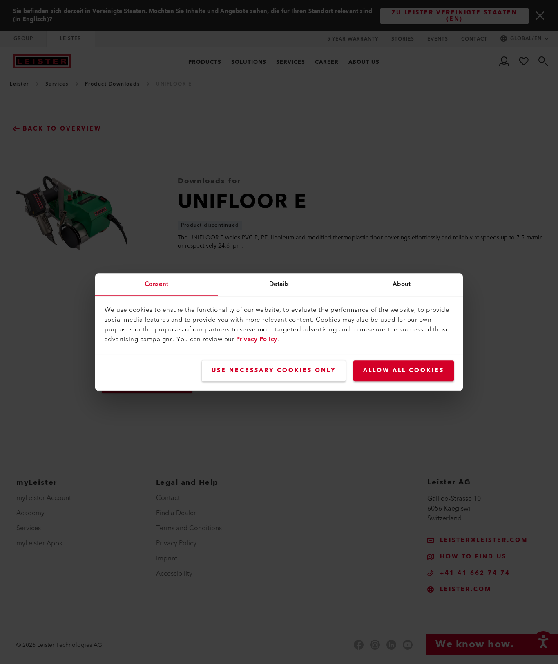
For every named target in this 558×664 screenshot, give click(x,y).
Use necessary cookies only (274, 371)
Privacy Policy (256, 339)
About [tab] (402, 284)
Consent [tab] (157, 284)
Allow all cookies (403, 371)
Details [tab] (279, 284)
